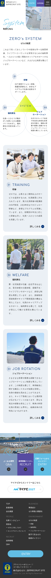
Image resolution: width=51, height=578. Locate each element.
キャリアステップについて (17, 531)
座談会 (8, 524)
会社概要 (9, 511)
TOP (8, 504)
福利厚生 (33, 527)
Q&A (8, 544)
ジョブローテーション (37, 531)
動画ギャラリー (35, 538)
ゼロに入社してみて (14, 527)
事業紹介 (32, 507)
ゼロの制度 (33, 520)
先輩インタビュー (13, 520)
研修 (31, 524)
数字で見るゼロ (35, 534)
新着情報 (9, 507)
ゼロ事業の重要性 (35, 511)
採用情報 (9, 540)
